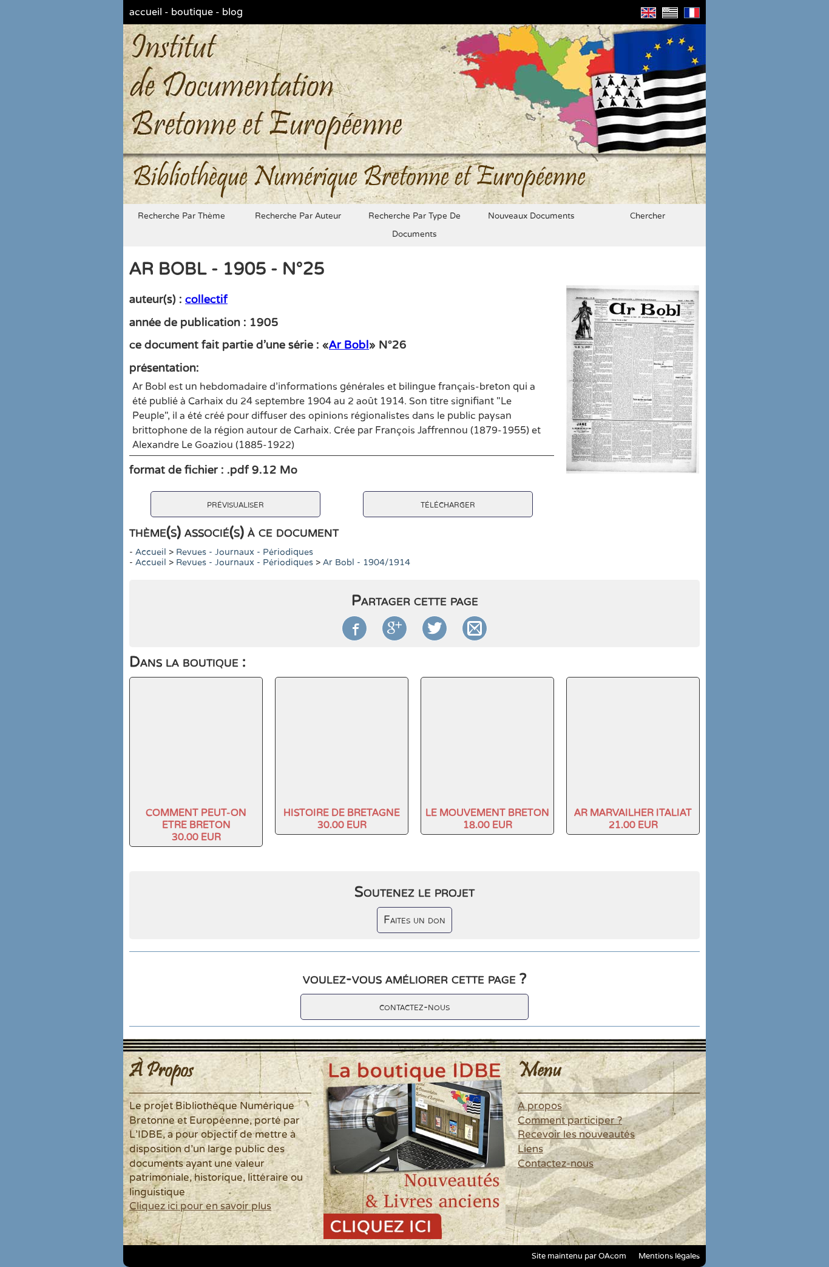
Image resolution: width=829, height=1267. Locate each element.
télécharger (448, 504)
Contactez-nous (556, 1164)
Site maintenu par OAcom (579, 1256)
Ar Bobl (349, 345)
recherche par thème (181, 216)
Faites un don (414, 920)
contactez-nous (414, 1006)
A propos (540, 1106)
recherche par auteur (298, 216)
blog (232, 12)
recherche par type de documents (414, 225)
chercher (647, 216)
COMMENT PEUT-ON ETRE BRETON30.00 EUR (196, 825)
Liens (530, 1149)
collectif (206, 299)
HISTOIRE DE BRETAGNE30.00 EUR (341, 819)
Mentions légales (669, 1256)
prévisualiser (235, 504)
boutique (192, 12)
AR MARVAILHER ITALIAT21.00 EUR (633, 819)
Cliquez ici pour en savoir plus (200, 1206)
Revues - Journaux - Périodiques (244, 552)
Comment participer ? (570, 1121)
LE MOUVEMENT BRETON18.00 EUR (487, 819)
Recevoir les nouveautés (576, 1135)
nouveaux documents (531, 216)
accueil (145, 12)
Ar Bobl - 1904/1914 (366, 562)
